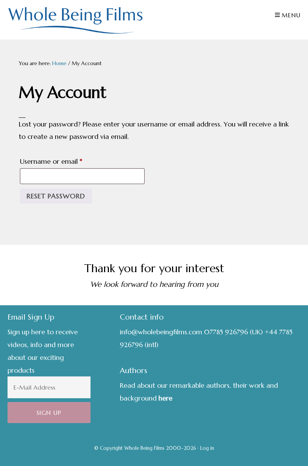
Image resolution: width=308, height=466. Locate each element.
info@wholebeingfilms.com (161, 331)
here (165, 398)
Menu (291, 15)
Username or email (64, 161)
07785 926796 (226, 331)
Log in (207, 448)
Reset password (56, 196)
